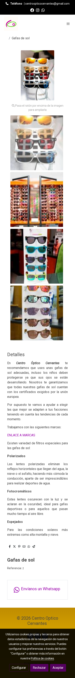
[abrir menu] (68, 23)
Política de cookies (42, 658)
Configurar (19, 668)
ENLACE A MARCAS (21, 435)
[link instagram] (37, 10)
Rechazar (39, 668)
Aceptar (58, 668)
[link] (11, 24)
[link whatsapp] (43, 10)
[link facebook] (32, 10)
